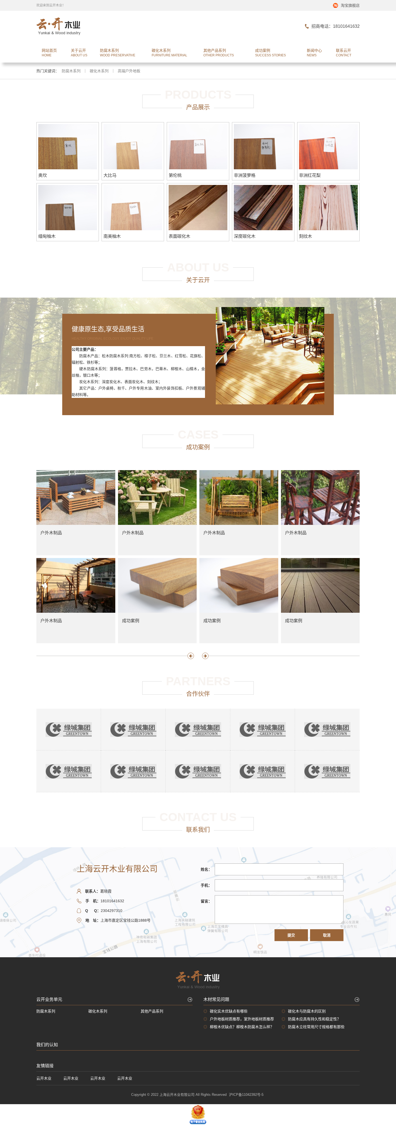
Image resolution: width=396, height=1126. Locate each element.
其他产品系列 (152, 1011)
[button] (190, 656)
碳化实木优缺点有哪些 (229, 1011)
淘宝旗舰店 (350, 5)
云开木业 (43, 1078)
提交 (291, 935)
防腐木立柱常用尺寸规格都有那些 (316, 1027)
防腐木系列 (71, 71)
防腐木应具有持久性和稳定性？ (314, 1019)
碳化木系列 (99, 71)
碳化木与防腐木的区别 (307, 1011)
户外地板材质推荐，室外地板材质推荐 (242, 1019)
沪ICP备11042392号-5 (246, 1095)
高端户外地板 (129, 71)
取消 (327, 935)
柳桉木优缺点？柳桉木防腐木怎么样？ (242, 1027)
